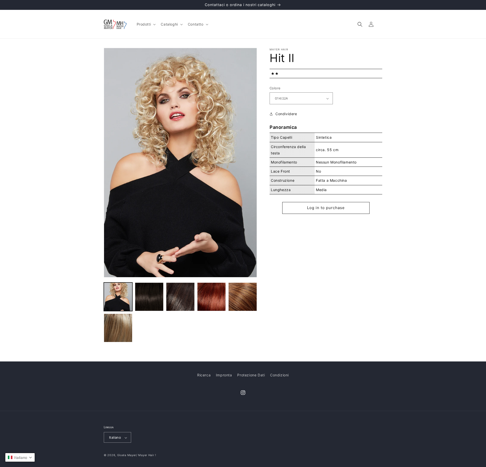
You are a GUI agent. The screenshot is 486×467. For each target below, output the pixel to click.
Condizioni (279, 375)
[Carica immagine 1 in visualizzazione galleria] (118, 296)
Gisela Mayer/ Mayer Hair (135, 455)
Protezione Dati (251, 375)
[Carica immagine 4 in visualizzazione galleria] (211, 296)
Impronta (224, 375)
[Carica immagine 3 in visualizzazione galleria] (180, 296)
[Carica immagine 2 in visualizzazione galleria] (149, 296)
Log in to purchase (326, 207)
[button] (146, 24)
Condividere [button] (286, 114)
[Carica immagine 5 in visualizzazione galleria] (242, 296)
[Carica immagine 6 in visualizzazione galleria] (118, 328)
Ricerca (204, 375)
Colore (275, 88)
